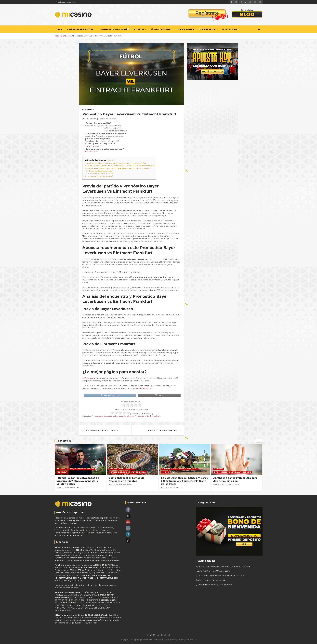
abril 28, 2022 (88, 119)
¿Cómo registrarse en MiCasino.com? (213, 571)
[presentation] (257, 440)
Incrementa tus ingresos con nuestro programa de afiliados (223, 566)
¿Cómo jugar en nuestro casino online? (214, 584)
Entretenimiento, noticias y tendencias (75, 472)
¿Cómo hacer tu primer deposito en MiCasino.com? (220, 575)
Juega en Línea (229, 29)
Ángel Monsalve (232, 484)
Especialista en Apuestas (106, 119)
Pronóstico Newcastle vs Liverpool (101, 430)
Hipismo (113, 472)
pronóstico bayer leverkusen (121, 416)
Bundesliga (88, 109)
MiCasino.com (91, 151)
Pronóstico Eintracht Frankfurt (147, 416)
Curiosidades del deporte (69, 469)
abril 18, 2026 (114, 487)
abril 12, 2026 (166, 484)
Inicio (59, 29)
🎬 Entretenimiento (161, 29)
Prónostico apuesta (100, 416)
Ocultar (111, 160)
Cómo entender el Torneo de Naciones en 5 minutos (74, 480)
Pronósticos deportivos (80, 29)
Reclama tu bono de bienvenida (211, 580)
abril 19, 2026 (61, 484)
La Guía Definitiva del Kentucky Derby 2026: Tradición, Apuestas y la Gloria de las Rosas (132, 481)
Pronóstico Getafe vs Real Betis (162, 430)
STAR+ (97, 146)
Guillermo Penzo (180, 484)
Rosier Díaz (74, 484)
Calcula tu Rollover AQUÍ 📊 (114, 29)
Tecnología (63, 440)
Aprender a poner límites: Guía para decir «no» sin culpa (183, 480)
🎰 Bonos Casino (186, 29)
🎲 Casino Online (207, 29)
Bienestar (166, 469)
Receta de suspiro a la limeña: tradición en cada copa (231, 480)
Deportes (139, 29)
